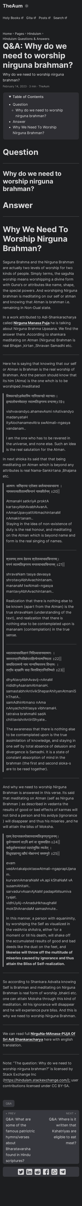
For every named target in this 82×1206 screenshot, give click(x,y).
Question (20, 104)
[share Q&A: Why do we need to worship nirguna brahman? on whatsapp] (54, 1173)
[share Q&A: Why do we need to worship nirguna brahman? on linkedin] (29, 1173)
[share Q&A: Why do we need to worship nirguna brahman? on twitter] (21, 1173)
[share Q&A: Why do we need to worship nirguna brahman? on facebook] (46, 1173)
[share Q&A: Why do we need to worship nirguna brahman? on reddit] (38, 1173)
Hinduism (34, 34)
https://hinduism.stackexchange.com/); (37, 1080)
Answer (19, 122)
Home (7, 34)
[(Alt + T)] (26, 6)
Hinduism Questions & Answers (26, 39)
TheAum (13, 6)
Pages (19, 34)
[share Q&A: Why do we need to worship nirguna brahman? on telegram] (63, 1173)
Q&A (9, 1103)
